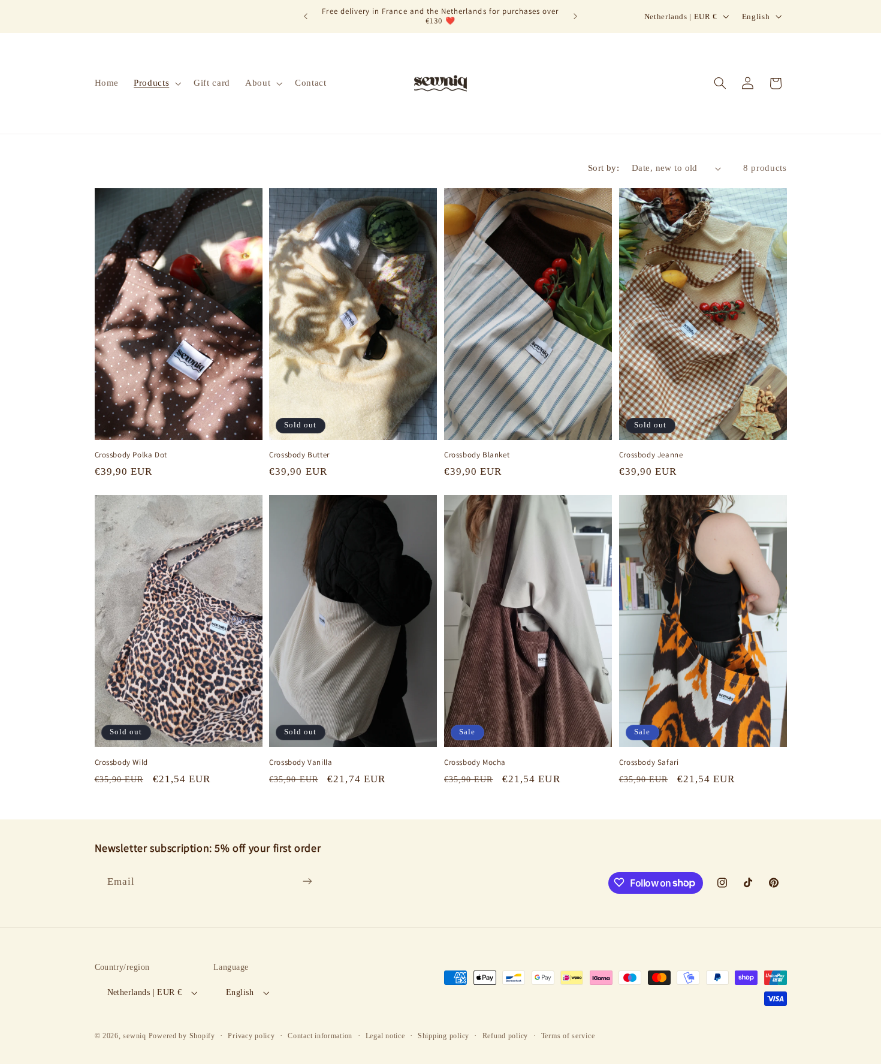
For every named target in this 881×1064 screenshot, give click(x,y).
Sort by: (603, 168)
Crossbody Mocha (475, 762)
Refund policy (505, 1035)
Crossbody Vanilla (300, 762)
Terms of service (568, 1035)
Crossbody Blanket (476, 455)
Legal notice (385, 1035)
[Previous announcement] (305, 16)
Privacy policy (251, 1035)
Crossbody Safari (649, 762)
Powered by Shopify (182, 1035)
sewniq (134, 1035)
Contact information (320, 1035)
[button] (156, 83)
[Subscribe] (307, 881)
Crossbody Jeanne (651, 455)
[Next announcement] (575, 16)
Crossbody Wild (121, 762)
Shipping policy (443, 1035)
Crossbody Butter (299, 455)
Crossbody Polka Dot (131, 455)
